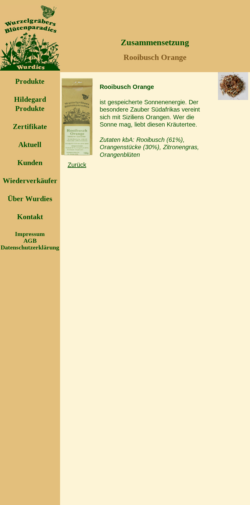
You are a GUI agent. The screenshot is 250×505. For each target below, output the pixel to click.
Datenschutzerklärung (30, 247)
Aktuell (29, 145)
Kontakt (30, 217)
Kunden (29, 163)
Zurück (77, 164)
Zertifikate (30, 127)
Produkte (30, 81)
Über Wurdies (30, 199)
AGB (30, 240)
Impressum (30, 233)
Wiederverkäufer (30, 181)
